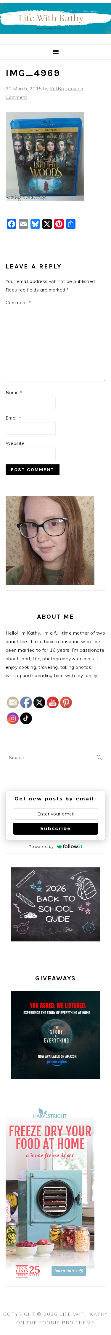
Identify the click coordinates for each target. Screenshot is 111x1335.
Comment (18, 302)
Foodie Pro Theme (67, 1323)
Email (13, 418)
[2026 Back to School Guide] (55, 940)
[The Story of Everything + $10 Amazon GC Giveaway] (55, 1077)
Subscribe (55, 828)
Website (15, 443)
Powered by (41, 846)
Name (14, 392)
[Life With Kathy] (55, 37)
